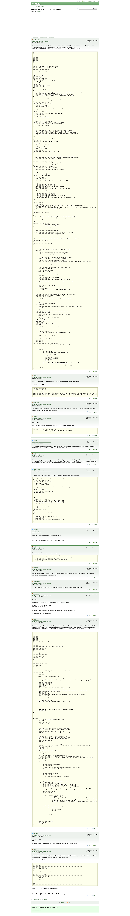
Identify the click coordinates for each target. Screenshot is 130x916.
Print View (63, 902)
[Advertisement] (64, 23)
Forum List (35, 37)
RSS (69, 902)
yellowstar (38, 11)
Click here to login (36, 910)
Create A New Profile (94, 1)
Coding (37, 6)
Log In (84, 1)
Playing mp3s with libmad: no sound (40, 41)
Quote (95, 371)
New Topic (51, 37)
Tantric (35, 440)
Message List (43, 37)
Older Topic (44, 899)
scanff (35, 376)
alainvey (36, 620)
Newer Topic (36, 899)
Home (33, 6)
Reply (90, 371)
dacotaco (36, 594)
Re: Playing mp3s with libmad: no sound (41, 377)
